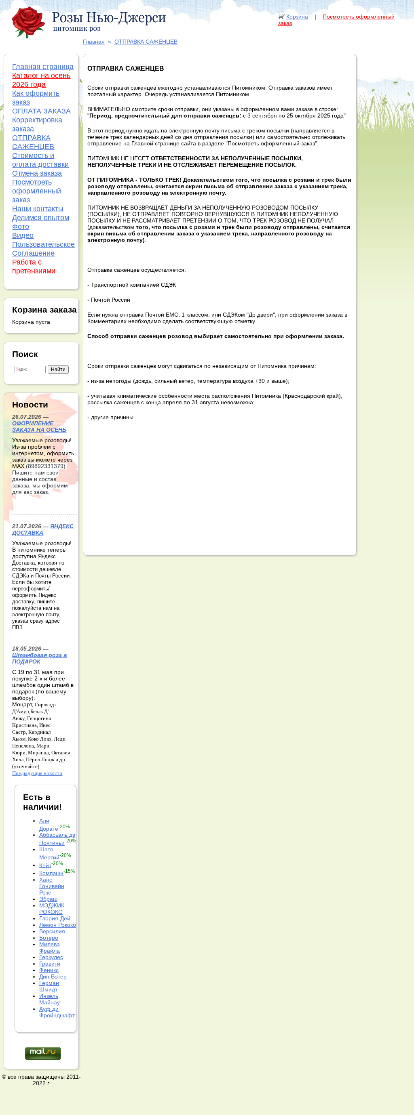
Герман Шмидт (49, 986)
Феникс (49, 970)
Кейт (45, 865)
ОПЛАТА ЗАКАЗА (41, 111)
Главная (94, 41)
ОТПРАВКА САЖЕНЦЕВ (145, 41)
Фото (20, 227)
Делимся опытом (40, 218)
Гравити (49, 963)
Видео (23, 235)
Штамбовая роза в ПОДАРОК (39, 658)
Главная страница (43, 67)
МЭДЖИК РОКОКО (51, 908)
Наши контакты (37, 209)
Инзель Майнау (49, 999)
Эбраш (48, 899)
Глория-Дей (54, 918)
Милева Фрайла (49, 947)
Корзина (297, 16)
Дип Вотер (53, 976)
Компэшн (51, 873)
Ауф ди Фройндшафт (57, 1012)
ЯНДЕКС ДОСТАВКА (43, 529)
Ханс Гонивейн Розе (51, 886)
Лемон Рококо (57, 925)
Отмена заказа (37, 173)
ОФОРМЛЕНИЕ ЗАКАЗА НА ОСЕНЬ (39, 426)
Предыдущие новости (37, 773)
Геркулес (51, 957)
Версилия (52, 931)
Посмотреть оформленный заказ (36, 191)
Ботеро (48, 937)
